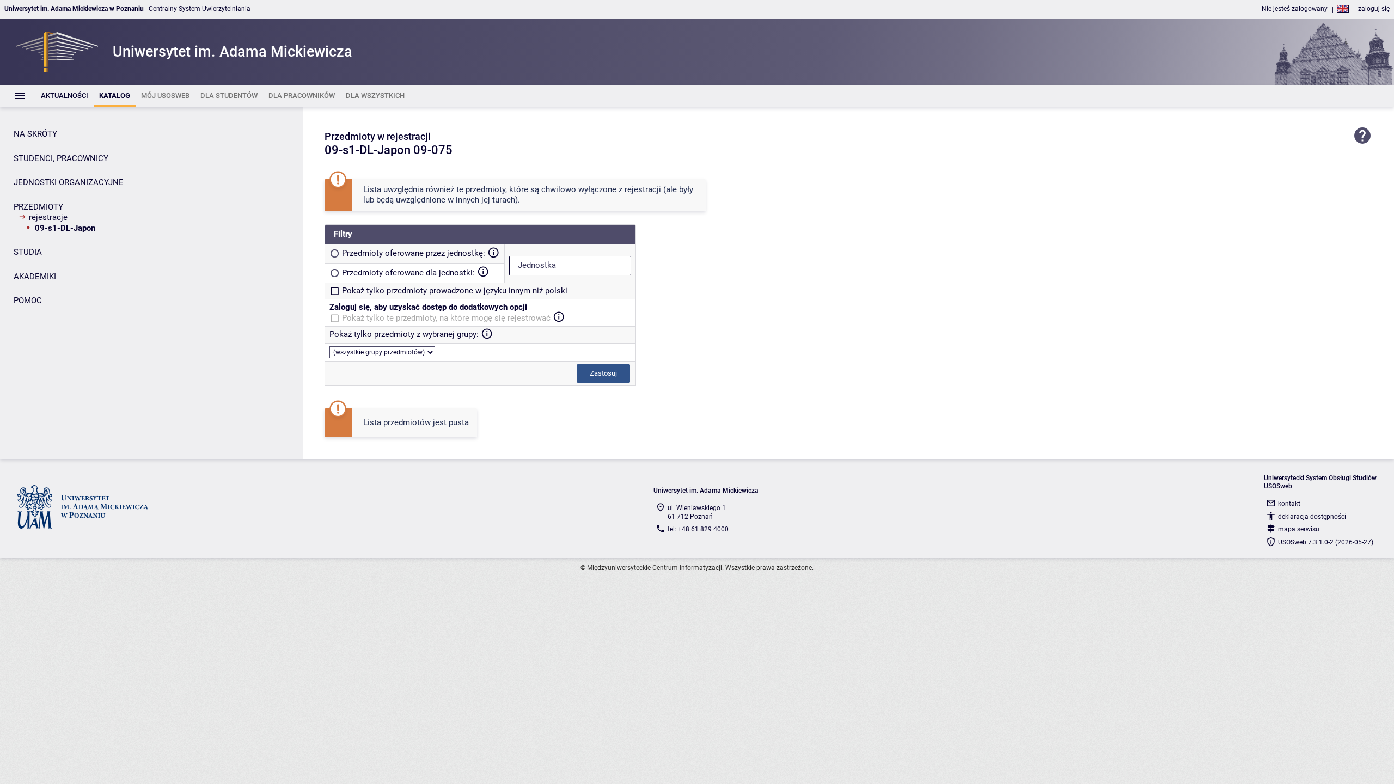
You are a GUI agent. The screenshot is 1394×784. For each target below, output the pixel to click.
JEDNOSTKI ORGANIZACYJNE (69, 182)
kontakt (1289, 503)
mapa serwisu (1298, 529)
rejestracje (48, 217)
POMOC (28, 300)
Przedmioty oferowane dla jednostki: (408, 273)
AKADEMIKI (35, 276)
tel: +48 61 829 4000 (698, 529)
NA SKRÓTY (35, 134)
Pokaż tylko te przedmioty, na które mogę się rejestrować (446, 318)
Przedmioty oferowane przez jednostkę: (413, 253)
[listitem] (64, 96)
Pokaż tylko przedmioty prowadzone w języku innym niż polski (454, 291)
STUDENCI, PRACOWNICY (61, 158)
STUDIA (28, 252)
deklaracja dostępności (1312, 516)
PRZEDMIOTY (38, 207)
